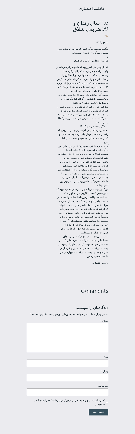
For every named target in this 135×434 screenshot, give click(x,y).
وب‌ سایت (103, 385)
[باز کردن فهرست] (30, 8)
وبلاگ (106, 36)
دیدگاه (104, 320)
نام (106, 356)
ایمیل (104, 371)
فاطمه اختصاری (91, 8)
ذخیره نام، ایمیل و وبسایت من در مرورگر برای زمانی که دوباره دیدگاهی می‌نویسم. (69, 402)
